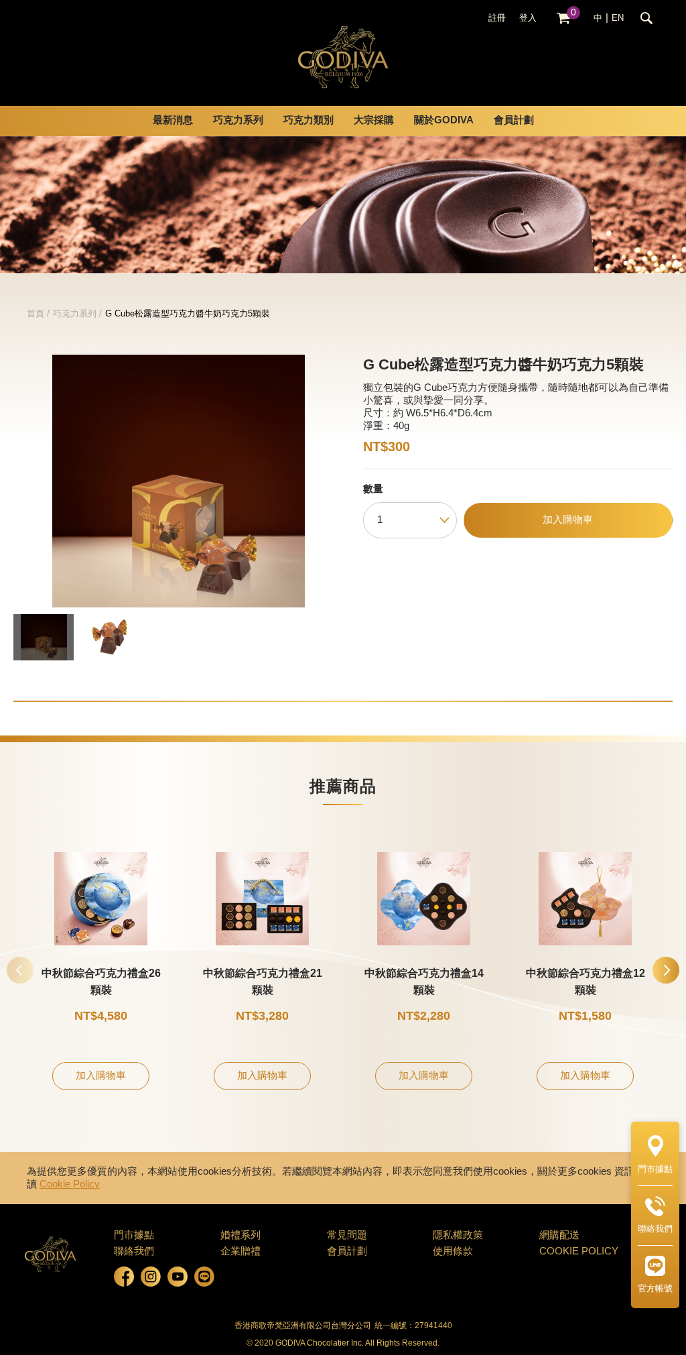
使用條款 (453, 1251)
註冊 (497, 18)
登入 (528, 18)
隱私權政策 (458, 1235)
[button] (666, 970)
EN (618, 18)
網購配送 (559, 1235)
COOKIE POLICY (578, 1251)
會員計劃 (514, 120)
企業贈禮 (240, 1251)
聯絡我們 (134, 1251)
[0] (563, 18)
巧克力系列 (74, 313)
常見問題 (347, 1235)
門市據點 (134, 1235)
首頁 (35, 313)
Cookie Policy (70, 1184)
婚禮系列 (240, 1235)
